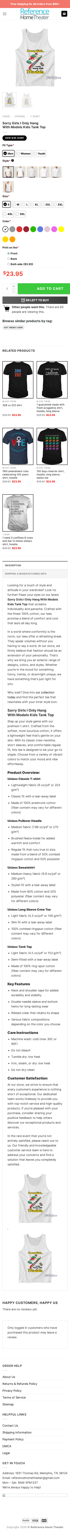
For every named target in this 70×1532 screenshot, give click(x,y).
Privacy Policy (11, 1390)
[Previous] (8, 57)
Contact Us (10, 1425)
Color (6, 221)
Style (7, 160)
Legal (6, 1453)
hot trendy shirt (13, 327)
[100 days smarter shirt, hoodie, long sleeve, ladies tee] (52, 446)
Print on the (10, 247)
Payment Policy (13, 1439)
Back (14, 258)
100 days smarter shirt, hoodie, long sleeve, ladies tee (50, 474)
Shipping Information (17, 1432)
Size (5, 196)
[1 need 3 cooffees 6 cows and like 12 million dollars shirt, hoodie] (18, 513)
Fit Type (8, 145)
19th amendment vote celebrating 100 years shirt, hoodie (15, 474)
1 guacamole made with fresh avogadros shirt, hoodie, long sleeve (50, 408)
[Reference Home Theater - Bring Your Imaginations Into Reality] (35, 13)
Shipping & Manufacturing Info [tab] (25, 573)
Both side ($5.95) (22, 264)
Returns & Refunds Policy (19, 1383)
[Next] (62, 57)
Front (14, 253)
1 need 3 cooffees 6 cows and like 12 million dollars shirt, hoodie (17, 541)
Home (6, 116)
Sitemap (8, 1404)
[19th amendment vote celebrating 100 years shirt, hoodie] (18, 446)
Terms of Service (14, 1397)
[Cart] (64, 14)
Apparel (20, 116)
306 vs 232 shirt (12, 405)
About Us (8, 1377)
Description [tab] (13, 565)
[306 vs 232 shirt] (18, 380)
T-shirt (35, 116)
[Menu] (4, 13)
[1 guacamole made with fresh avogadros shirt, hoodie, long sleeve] (52, 380)
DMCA (6, 1446)
